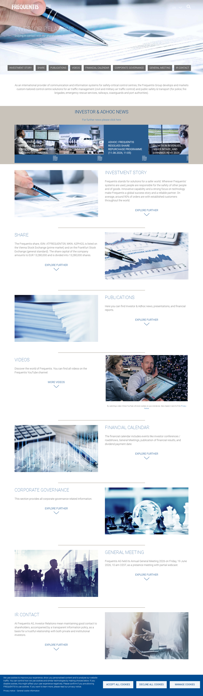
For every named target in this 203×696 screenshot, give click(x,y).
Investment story (20, 67)
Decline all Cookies (151, 684)
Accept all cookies (118, 684)
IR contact (182, 67)
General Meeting (160, 67)
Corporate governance (129, 67)
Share (41, 67)
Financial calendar (97, 67)
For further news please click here (101, 119)
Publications (58, 67)
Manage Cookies (185, 684)
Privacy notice (9, 691)
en (174, 7)
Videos (76, 67)
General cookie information (28, 691)
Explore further (146, 210)
